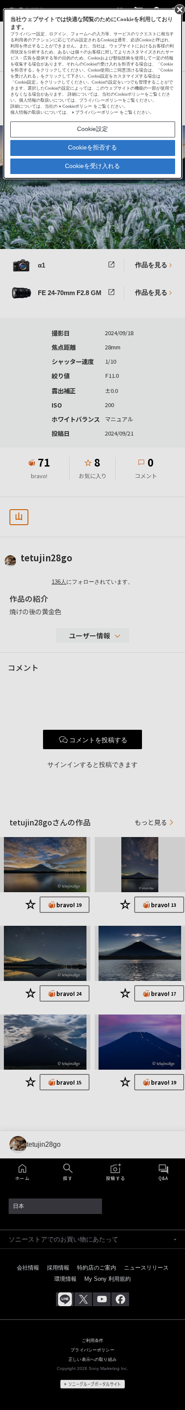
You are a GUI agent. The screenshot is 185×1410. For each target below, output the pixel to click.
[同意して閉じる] (179, 9)
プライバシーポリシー (96, 112)
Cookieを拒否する (92, 147)
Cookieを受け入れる (92, 165)
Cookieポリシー (77, 106)
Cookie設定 (92, 128)
